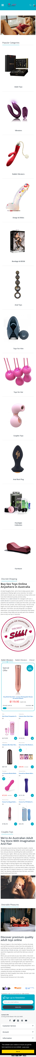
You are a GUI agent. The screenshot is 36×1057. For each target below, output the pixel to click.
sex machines (10, 602)
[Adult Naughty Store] (12, 5)
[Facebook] (10, 1020)
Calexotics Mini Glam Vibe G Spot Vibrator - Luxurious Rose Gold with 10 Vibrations (9, 745)
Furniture (18, 569)
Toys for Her (18, 392)
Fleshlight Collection (18, 524)
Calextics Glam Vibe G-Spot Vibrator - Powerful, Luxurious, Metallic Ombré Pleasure (26, 716)
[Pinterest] (22, 1020)
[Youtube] (26, 1020)
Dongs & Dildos (18, 218)
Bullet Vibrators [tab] (7, 660)
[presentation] (2, 988)
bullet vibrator (5, 601)
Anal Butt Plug (18, 479)
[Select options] (15, 766)
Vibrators (18, 130)
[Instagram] (18, 1020)
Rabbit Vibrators (18, 174)
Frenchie (4, 771)
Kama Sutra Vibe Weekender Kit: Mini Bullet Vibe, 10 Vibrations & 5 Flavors (26, 745)
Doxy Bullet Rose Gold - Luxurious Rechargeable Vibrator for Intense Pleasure (18, 697)
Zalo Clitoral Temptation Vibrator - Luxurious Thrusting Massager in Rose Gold (9, 716)
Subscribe (18, 1007)
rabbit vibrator (13, 599)
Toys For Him (18, 348)
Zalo (3, 714)
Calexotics (21, 714)
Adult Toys (18, 87)
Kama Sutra (22, 742)
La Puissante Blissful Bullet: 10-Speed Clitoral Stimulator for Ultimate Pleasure (9, 773)
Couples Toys (18, 436)
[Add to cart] (15, 738)
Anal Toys (18, 305)
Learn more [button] (25, 1047)
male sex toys (5, 950)
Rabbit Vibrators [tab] (21, 660)
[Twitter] (14, 1020)
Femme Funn (22, 771)
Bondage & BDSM (18, 261)
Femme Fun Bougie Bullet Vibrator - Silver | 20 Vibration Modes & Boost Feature (9, 802)
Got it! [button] (18, 1051)
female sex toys (13, 950)
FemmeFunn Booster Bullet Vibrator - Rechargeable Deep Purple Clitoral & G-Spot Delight (26, 773)
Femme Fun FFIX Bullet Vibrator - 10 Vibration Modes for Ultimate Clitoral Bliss (26, 802)
